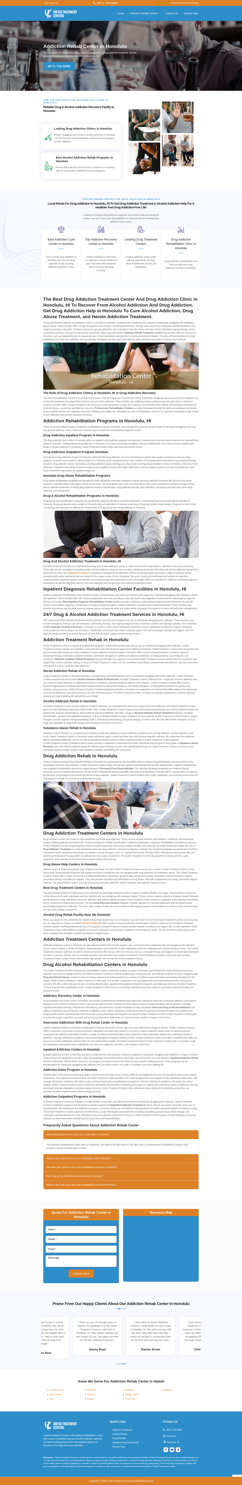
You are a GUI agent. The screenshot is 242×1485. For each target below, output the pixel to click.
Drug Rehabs (119, 1438)
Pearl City (130, 1399)
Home (120, 13)
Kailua (90, 1399)
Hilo (52, 1399)
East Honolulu (57, 1390)
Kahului (91, 1394)
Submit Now (81, 1273)
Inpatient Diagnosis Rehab (125, 1442)
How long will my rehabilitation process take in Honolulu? (74, 1176)
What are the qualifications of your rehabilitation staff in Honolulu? (78, 1158)
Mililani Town (131, 1394)
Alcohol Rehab (119, 1434)
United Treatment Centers (119, 1481)
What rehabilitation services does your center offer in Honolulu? (77, 1134)
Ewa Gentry (55, 1394)
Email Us (53, 3)
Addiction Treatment (122, 1430)
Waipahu (167, 1390)
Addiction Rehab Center (143, 13)
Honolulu (91, 1390)
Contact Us (171, 13)
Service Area (191, 13)
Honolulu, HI (173, 1442)
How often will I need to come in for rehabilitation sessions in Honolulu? (81, 1167)
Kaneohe (129, 1390)
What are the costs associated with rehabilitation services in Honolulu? (81, 1185)
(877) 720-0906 (107, 3)
